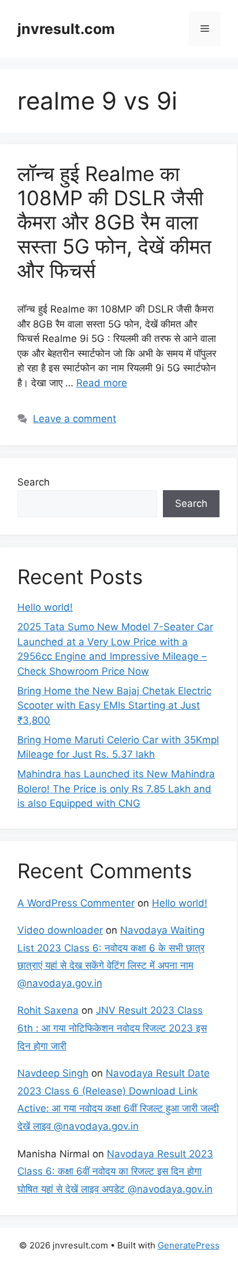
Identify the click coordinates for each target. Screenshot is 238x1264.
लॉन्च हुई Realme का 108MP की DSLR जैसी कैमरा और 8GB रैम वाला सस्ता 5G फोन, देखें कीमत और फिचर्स (114, 222)
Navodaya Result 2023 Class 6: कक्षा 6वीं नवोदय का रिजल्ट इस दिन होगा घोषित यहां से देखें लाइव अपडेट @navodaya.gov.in (115, 1171)
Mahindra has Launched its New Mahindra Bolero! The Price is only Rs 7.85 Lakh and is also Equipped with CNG (116, 788)
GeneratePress (189, 1245)
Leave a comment (74, 418)
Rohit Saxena (48, 1010)
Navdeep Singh (52, 1073)
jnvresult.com (66, 28)
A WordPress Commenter (76, 903)
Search (33, 482)
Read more (101, 383)
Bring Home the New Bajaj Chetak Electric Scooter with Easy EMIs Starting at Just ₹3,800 (114, 705)
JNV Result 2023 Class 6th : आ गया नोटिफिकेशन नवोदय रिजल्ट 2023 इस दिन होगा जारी (112, 1028)
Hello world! (45, 607)
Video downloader (60, 930)
